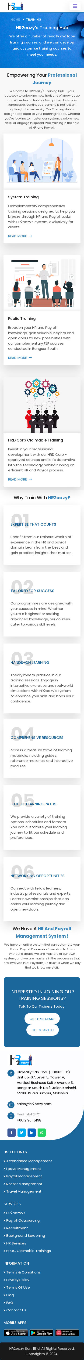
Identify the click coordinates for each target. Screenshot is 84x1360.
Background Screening (25, 1235)
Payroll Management (24, 1176)
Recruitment (17, 1228)
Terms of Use (18, 1287)
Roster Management (24, 1183)
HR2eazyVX (15, 1212)
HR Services (16, 1243)
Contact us (16, 1310)
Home (15, 19)
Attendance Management (29, 1160)
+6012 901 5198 (29, 1120)
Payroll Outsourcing (23, 1220)
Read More (17, 236)
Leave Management (23, 1168)
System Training (23, 197)
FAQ (9, 1302)
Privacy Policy (17, 1279)
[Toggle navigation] (75, 6)
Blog (10, 1294)
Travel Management (24, 1191)
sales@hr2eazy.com (34, 1103)
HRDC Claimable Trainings (28, 1250)
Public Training (22, 318)
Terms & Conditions (23, 1272)
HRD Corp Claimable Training (35, 440)
